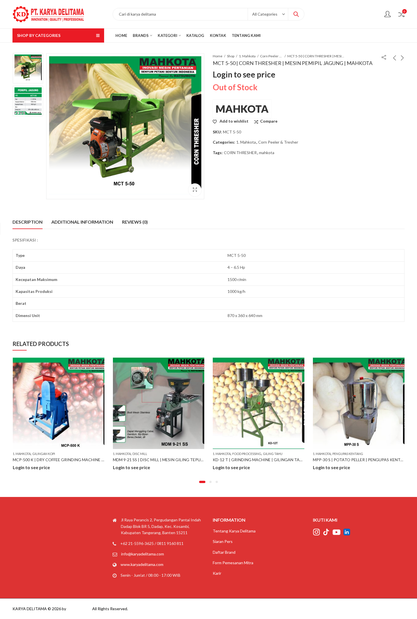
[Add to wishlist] (99, 363)
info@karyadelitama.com (142, 553)
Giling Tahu (172, 454)
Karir (217, 573)
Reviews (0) (135, 221)
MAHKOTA (242, 108)
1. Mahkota (247, 56)
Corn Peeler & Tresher (271, 56)
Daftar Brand (224, 552)
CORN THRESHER (240, 152)
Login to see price (244, 74)
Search (296, 14)
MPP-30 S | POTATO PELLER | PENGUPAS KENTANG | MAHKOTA (272, 459)
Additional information (82, 221)
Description (27, 221)
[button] (202, 481)
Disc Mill (39, 454)
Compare (268, 121)
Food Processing (146, 454)
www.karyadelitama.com (142, 564)
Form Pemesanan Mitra (233, 562)
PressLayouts (79, 608)
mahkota (266, 152)
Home (217, 56)
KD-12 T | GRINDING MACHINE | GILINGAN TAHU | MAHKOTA (171, 459)
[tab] (27, 222)
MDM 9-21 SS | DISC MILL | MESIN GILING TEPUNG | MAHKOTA (71, 459)
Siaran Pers (223, 541)
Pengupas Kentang (247, 454)
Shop (230, 56)
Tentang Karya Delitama (234, 530)
